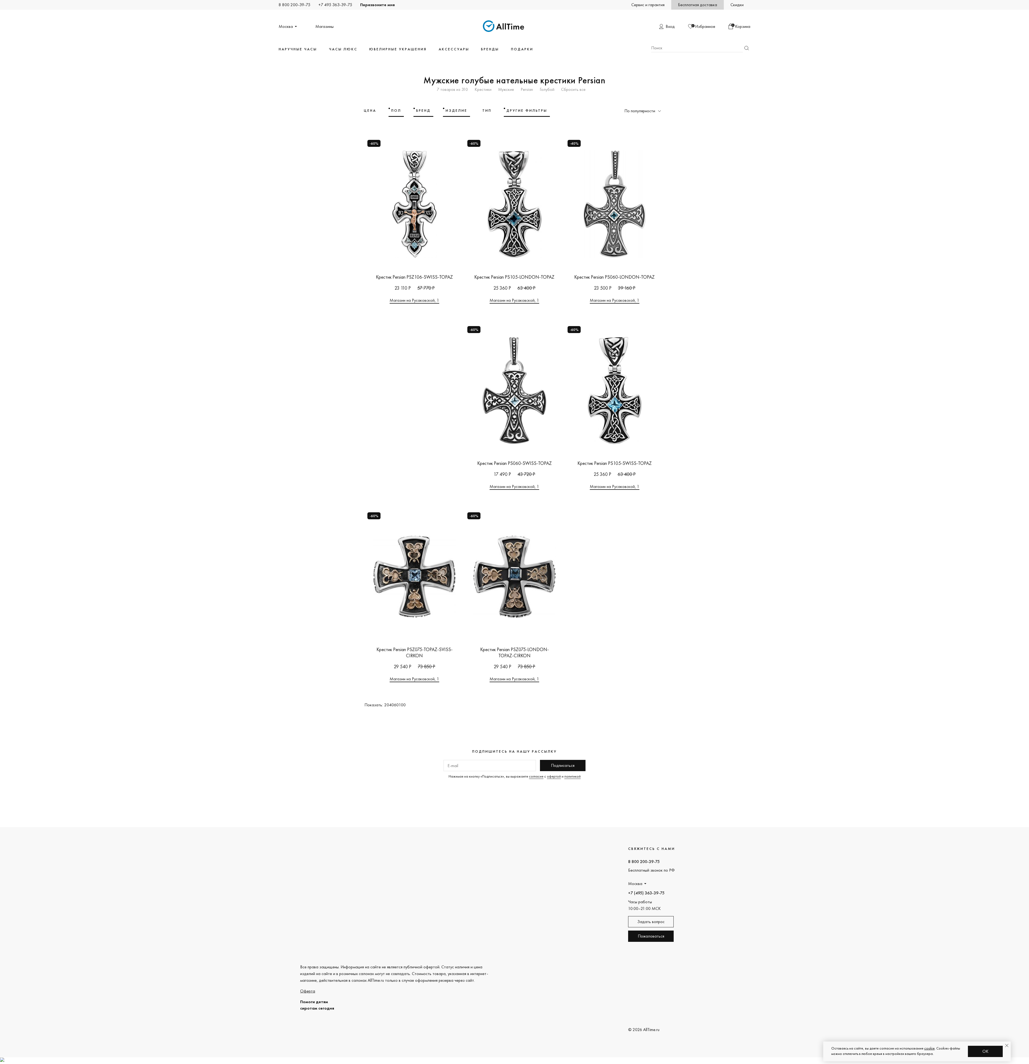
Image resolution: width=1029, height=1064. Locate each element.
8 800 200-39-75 (294, 5)
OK (985, 1051)
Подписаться (563, 765)
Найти (746, 48)
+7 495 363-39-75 (335, 5)
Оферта (307, 991)
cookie (929, 1048)
